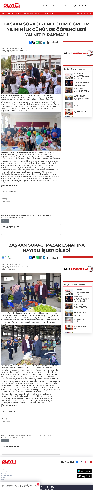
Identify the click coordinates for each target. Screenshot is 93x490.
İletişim (3, 479)
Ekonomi (68, 6)
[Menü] (91, 13)
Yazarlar (20, 13)
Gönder (5, 221)
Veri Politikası (5, 473)
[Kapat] (38, 484)
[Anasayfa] (43, 5)
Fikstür (41, 13)
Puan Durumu (49, 13)
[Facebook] (77, 462)
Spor (61, 6)
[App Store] (81, 476)
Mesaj (4, 199)
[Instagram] (86, 462)
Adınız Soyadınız (8, 192)
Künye (3, 477)
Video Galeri (34, 13)
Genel (81, 6)
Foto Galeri (27, 13)
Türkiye (48, 6)
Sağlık (75, 6)
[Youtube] (91, 462)
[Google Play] (81, 471)
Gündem (88, 6)
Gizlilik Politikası (5, 470)
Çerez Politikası (5, 472)
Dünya (55, 6)
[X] (81, 462)
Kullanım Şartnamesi (7, 475)
